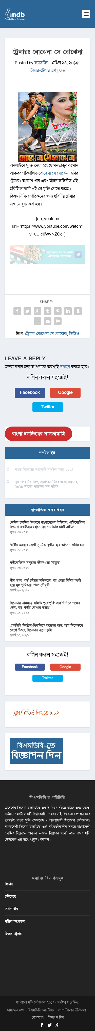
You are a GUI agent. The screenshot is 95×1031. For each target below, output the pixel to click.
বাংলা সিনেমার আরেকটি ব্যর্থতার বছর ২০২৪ (44, 469)
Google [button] (65, 392)
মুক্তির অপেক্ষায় (15, 921)
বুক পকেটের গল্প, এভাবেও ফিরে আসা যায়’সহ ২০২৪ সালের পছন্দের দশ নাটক (46, 484)
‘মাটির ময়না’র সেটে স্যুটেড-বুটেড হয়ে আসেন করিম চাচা (47, 545)
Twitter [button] (47, 407)
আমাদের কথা (15, 1010)
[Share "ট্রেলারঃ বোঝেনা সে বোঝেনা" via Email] (48, 321)
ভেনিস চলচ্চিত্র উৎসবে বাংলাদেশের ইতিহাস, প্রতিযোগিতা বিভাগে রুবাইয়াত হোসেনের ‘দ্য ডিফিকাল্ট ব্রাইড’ (47, 524)
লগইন (65, 367)
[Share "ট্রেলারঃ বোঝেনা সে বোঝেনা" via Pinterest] (58, 311)
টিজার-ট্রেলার (40, 70)
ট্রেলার (29, 334)
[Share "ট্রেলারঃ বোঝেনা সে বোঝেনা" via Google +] (37, 311)
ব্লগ (53, 70)
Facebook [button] (30, 392)
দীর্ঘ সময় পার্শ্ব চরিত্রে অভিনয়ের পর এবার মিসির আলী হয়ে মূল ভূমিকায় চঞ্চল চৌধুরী (45, 583)
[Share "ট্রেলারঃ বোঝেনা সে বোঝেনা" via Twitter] (27, 311)
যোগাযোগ (38, 1017)
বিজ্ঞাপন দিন (56, 1017)
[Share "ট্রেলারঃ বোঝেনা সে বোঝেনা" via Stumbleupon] (37, 321)
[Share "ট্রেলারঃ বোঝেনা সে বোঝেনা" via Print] (58, 321)
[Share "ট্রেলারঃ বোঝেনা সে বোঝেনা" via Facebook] (17, 311)
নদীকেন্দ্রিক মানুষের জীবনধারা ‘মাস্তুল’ (35, 562)
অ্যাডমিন (41, 63)
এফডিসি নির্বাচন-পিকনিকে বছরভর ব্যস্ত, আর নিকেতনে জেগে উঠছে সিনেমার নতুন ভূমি (46, 627)
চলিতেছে (10, 896)
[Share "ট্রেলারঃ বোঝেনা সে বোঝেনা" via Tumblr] (48, 311)
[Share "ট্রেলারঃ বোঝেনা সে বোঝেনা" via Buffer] (78, 311)
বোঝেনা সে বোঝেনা (54, 173)
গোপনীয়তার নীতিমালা (72, 1010)
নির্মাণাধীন (11, 908)
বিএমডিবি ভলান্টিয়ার (41, 1010)
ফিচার (9, 884)
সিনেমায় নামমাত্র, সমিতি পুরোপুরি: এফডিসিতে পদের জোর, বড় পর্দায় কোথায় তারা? (45, 605)
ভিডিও (74, 334)
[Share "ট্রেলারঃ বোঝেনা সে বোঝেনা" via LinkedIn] (68, 311)
